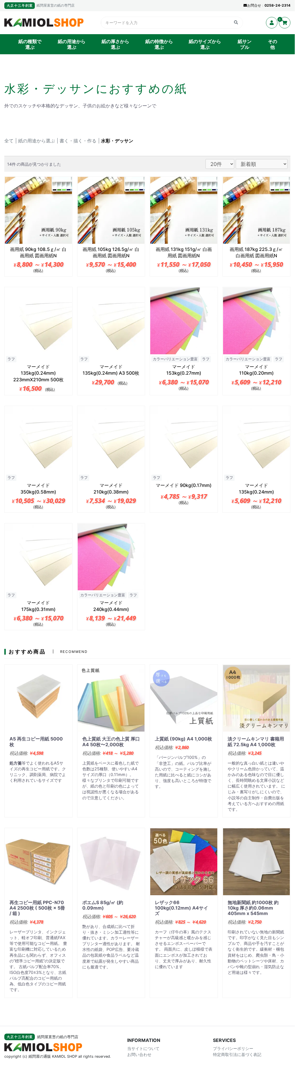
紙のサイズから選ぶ (205, 44)
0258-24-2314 (277, 5)
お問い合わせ (139, 1054)
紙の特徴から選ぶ (159, 44)
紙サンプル (245, 44)
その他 (272, 44)
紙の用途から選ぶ (71, 44)
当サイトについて (143, 1048)
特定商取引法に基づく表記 (237, 1054)
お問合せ (254, 5)
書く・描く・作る (78, 141)
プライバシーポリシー (233, 1048)
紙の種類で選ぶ (29, 44)
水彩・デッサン (117, 141)
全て (9, 141)
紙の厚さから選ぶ (115, 44)
